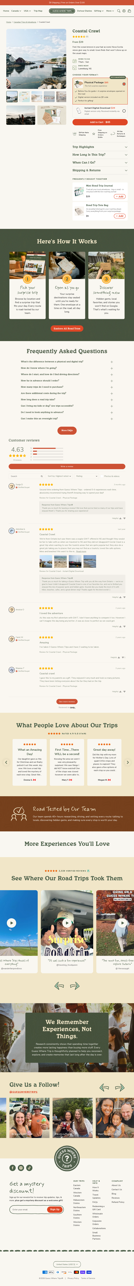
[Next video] (75, 986)
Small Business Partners (96, 1235)
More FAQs (67, 431)
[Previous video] (59, 986)
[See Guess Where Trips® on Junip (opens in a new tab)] (72, 707)
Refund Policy (118, 1202)
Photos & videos (111, 476)
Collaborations (99, 1228)
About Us (116, 1185)
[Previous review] (6, 762)
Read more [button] (81, 551)
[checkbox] (112, 476)
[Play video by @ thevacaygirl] (122, 923)
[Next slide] (120, 1087)
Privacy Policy (73, 1278)
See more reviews (67, 702)
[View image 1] (12, 96)
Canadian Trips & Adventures (25, 22)
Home (8, 22)
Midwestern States (78, 1202)
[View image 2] (24, 96)
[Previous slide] (104, 1087)
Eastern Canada (76, 1187)
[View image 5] (61, 96)
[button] (67, 362)
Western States (77, 1224)
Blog (114, 1193)
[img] (23, 487)
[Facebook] (12, 1168)
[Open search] (118, 10)
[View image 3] (37, 96)
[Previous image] (12, 59)
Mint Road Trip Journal (99, 186)
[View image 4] (49, 96)
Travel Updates (96, 1196)
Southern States (77, 1216)
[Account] (124, 10)
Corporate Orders (97, 1223)
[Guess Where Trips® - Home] (62, 11)
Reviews (116, 1197)
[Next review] (128, 762)
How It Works (95, 1189)
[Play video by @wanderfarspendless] (11, 923)
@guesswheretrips (23, 1092)
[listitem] (29, 1118)
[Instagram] (21, 1168)
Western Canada (77, 1194)
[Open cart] (129, 10)
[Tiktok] (29, 1168)
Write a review (67, 466)
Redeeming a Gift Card (98, 1208)
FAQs (95, 1202)
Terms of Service (88, 1278)
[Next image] (60, 59)
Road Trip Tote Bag (97, 205)
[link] (80, 37)
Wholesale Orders (97, 1215)
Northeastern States (79, 1209)
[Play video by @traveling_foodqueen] (67, 923)
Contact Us (117, 1189)
